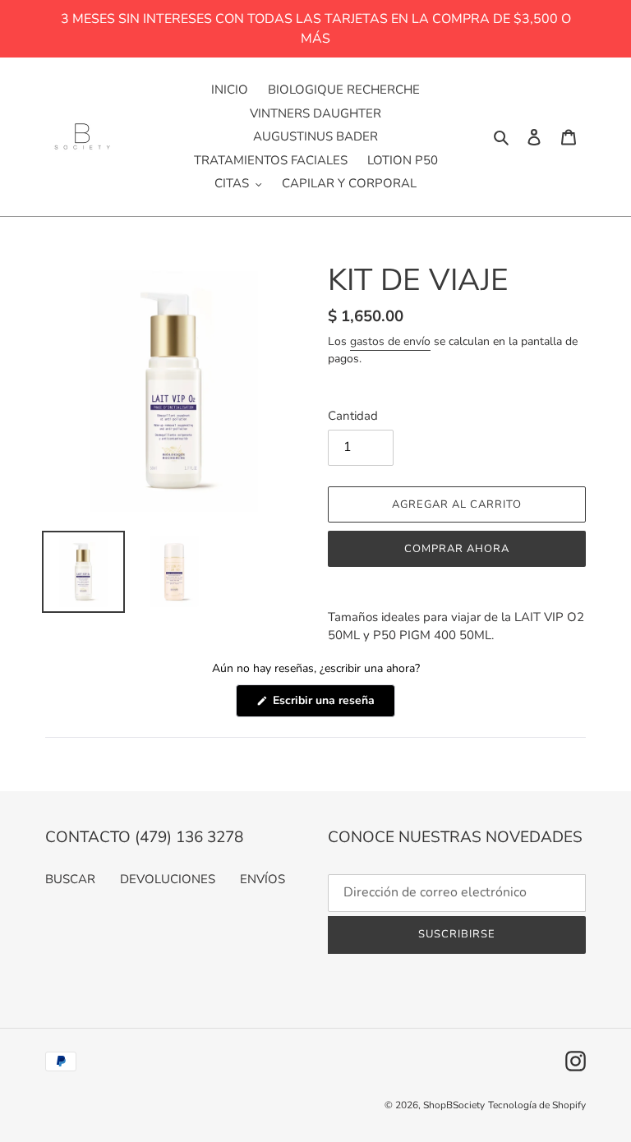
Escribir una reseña (332, 704)
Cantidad (353, 416)
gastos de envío (390, 341)
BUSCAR (70, 879)
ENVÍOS (262, 879)
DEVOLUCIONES (167, 879)
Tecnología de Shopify (537, 1105)
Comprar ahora (457, 548)
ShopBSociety (454, 1105)
